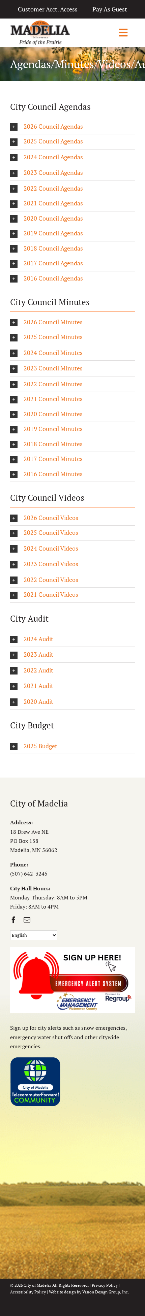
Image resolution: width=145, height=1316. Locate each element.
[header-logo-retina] (40, 23)
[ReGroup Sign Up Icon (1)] (72, 949)
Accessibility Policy (28, 1291)
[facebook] (13, 920)
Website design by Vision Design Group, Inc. (89, 1291)
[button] (72, 127)
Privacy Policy (105, 1285)
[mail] (27, 920)
